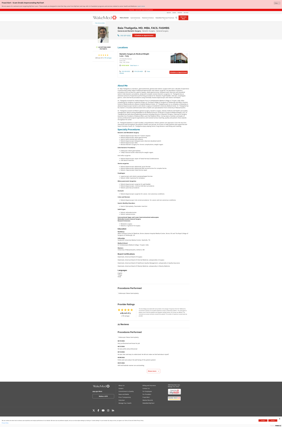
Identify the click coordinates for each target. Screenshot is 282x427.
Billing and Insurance (149, 385)
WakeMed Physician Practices (165, 18)
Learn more (141, 6)
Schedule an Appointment (144, 35)
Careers (174, 12)
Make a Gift (103, 396)
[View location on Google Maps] (160, 58)
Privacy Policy (5, 423)
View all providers (100, 23)
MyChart (169, 12)
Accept (263, 420)
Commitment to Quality (126, 391)
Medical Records (148, 400)
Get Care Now (183, 18)
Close (276, 3)
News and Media (124, 394)
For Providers (147, 394)
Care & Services (135, 18)
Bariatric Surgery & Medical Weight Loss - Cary (134, 55)
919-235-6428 (138, 71)
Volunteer (180, 12)
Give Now (186, 12)
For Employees (147, 391)
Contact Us (146, 388)
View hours (133, 65)
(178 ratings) (107, 58)
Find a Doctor (124, 18)
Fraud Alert (146, 397)
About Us (121, 385)
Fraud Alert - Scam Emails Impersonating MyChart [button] (141, 10)
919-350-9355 (125, 35)
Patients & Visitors (148, 18)
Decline (273, 420)
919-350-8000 (97, 391)
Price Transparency (125, 397)
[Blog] (174, 400)
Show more (152, 371)
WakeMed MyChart (148, 403)
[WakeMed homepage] (105, 18)
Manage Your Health (125, 403)
